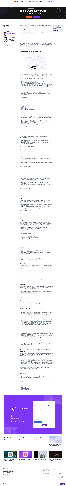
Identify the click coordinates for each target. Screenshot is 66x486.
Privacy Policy (61, 476)
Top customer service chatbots (25, 385)
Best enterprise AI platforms (25, 388)
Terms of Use (61, 477)
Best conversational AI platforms (26, 387)
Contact (60, 474)
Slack (54, 470)
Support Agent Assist (46, 473)
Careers (60, 470)
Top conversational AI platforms (26, 386)
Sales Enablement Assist (46, 470)
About (59, 469)
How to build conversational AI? (25, 389)
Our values (60, 473)
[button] (22, 1)
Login (46, 1)
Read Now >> (5, 439)
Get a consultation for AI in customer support (27, 109)
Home (4, 22)
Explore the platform (24, 108)
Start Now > (50, 1)
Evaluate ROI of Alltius (24, 110)
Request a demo (23, 107)
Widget (54, 469)
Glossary (7, 22)
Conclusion (5, 41)
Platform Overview (45, 469)
